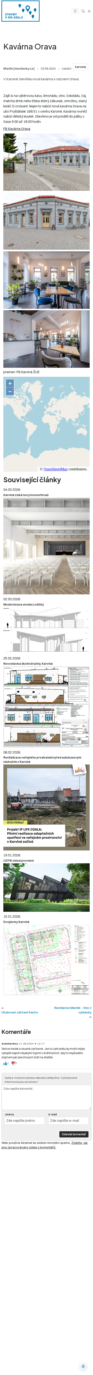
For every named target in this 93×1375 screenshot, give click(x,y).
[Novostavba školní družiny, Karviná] (46, 706)
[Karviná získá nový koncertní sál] (46, 546)
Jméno (9, 1114)
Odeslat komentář (74, 1134)
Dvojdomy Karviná (16, 922)
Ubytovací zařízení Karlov (19, 1012)
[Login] (89, 11)
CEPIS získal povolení (18, 860)
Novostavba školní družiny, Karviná (28, 663)
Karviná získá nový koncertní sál (25, 495)
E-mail (52, 1114)
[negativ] (13, 1063)
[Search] (83, 11)
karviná (80, 67)
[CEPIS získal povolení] (46, 887)
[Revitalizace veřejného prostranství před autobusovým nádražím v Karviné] (46, 807)
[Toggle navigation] (75, 11)
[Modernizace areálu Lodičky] (46, 630)
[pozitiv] (5, 1063)
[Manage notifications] (83, 1366)
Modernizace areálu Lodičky (23, 604)
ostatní (66, 68)
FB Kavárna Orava (16, 129)
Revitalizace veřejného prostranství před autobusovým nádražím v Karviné (42, 760)
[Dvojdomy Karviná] (46, 960)
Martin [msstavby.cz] (19, 68)
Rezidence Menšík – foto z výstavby (73, 1010)
